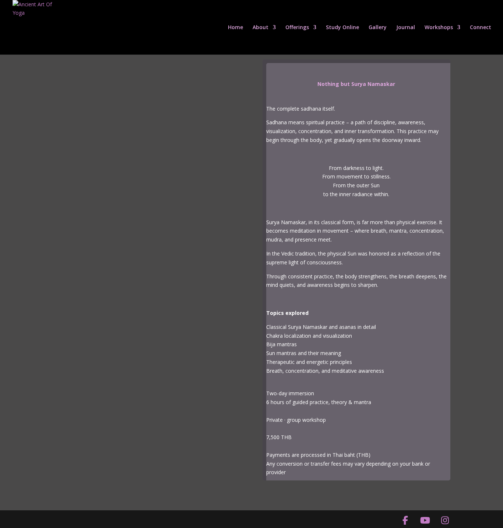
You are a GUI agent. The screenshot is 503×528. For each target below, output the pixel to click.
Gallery (378, 28)
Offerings (297, 28)
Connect (480, 28)
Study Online (342, 28)
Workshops (439, 28)
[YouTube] (424, 520)
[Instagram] (444, 520)
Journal (405, 28)
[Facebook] (405, 520)
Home (235, 28)
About (260, 28)
